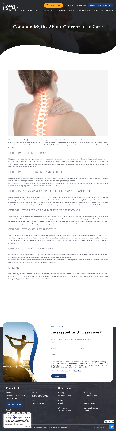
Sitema (44, 427)
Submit (57, 376)
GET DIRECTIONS (13, 404)
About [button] (37, 10)
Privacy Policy (61, 371)
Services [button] (71, 10)
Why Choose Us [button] (47, 10)
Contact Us (109, 10)
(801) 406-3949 (76, 5)
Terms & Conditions (75, 371)
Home (23, 10)
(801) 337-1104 (38, 403)
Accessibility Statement (35, 427)
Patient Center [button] (98, 10)
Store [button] (30, 10)
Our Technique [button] (60, 10)
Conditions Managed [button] (83, 10)
